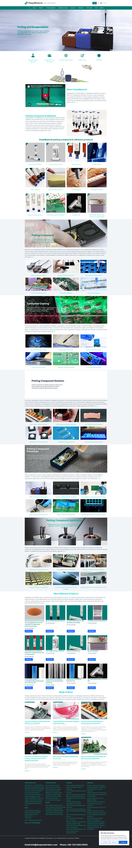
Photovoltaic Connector (37, 839)
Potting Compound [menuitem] (50, 7)
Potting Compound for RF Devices (96, 801)
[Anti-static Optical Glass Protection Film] (97, 671)
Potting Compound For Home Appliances (93, 569)
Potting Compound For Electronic (96, 785)
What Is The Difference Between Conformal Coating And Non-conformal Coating (76, 830)
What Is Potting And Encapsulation (75, 785)
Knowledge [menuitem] (80, 7)
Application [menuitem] (89, 7)
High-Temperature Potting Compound (66, 424)
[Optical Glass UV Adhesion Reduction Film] (76, 671)
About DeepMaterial (77, 89)
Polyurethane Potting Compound (93, 275)
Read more (28, 631)
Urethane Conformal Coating (53, 789)
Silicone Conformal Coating (66, 350)
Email (94, 3)
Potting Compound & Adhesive (40, 116)
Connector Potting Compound (38, 275)
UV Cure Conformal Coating (93, 367)
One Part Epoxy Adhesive (35, 164)
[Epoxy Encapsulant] (97, 642)
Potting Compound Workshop (32, 812)
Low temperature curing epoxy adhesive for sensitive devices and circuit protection (34, 652)
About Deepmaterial (30, 782)
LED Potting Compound (93, 293)
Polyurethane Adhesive (97, 189)
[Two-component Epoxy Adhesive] (55, 642)
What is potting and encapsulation (38, 497)
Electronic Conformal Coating (38, 350)
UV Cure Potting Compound (38, 293)
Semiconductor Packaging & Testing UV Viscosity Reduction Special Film (54, 681)
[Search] (98, 3)
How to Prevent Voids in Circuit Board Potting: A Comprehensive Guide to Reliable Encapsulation (36, 758)
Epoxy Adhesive (35, 189)
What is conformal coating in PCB (66, 514)
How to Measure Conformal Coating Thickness (93, 497)
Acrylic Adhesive (97, 164)
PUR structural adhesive (73, 651)
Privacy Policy (70, 838)
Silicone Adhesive (76, 164)
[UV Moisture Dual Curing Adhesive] (97, 612)
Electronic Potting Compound (66, 275)
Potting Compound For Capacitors (96, 825)
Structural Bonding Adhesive (35, 215)
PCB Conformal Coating (52, 798)
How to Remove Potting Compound (75, 809)
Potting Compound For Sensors (95, 811)
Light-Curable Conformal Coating (93, 442)
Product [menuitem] (41, 7)
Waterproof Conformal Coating (66, 367)
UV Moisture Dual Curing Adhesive (97, 620)
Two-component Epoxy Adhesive (55, 651)
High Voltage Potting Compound (38, 424)
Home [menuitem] (29, 7)
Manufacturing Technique (66, 60)
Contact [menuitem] (102, 7)
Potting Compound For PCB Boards (66, 569)
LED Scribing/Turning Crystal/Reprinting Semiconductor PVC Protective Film (34, 681)
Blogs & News (66, 692)
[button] (1, 30)
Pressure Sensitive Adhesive (55, 189)
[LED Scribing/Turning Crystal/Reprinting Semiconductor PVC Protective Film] (34, 671)
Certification (99, 60)
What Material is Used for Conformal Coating (93, 514)
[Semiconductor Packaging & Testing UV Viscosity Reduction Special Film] (55, 671)
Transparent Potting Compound (66, 442)
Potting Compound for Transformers (38, 587)
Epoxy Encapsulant (93, 651)
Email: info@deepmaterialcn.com (33, 820)
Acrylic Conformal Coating (38, 367)
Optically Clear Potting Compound (38, 442)
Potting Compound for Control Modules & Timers (93, 587)
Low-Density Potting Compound (93, 424)
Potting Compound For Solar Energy (96, 812)
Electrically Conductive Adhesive (55, 215)
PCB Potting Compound (66, 293)
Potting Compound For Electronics (38, 569)
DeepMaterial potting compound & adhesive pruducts (66, 139)
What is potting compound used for (38, 514)
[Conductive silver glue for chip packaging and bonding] (76, 612)
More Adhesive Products (66, 593)
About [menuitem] (34, 7)
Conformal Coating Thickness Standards (66, 497)
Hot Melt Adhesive (76, 189)
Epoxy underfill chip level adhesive (55, 620)
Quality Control (82, 60)
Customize (105, 842)
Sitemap (77, 838)
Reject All (114, 842)
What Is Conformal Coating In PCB (75, 796)
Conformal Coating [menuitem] (63, 7)
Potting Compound (29, 628)
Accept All (123, 842)
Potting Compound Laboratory (33, 810)
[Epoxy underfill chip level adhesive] (55, 612)
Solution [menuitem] (73, 7)
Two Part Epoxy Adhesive (55, 164)
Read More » (27, 732)
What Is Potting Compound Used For (75, 794)
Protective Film (76, 215)
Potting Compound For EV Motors (96, 822)
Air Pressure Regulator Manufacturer (9, 775)
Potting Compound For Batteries (95, 823)
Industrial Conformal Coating (93, 350)
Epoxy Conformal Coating (52, 785)
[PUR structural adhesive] (76, 642)
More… (76, 102)
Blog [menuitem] (96, 7)
